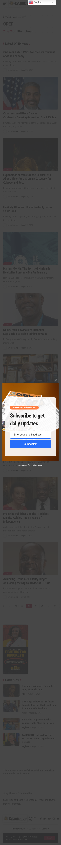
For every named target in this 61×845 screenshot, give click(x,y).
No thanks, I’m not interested (30, 465)
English (37, 2)
